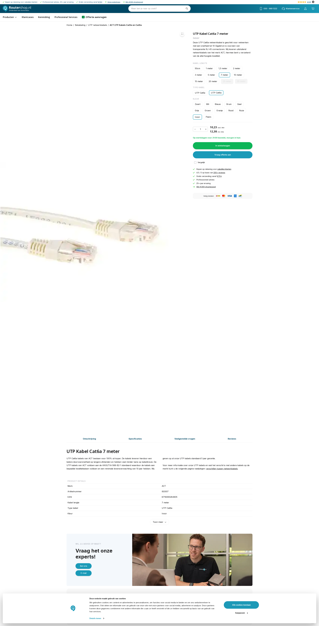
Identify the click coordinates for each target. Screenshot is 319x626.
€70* (100, 2)
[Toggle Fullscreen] (182, 33)
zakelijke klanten (224, 169)
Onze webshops (114, 2)
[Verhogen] (206, 129)
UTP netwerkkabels (97, 25)
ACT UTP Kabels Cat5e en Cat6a (126, 25)
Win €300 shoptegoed (134, 2)
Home (69, 25)
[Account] (305, 8)
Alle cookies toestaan (241, 605)
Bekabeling (80, 25)
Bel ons (83, 566)
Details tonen (95, 618)
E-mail (83, 573)
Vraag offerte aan (222, 154)
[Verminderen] (195, 129)
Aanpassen (240, 613)
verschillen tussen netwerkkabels (222, 468)
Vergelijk (201, 162)
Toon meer (158, 522)
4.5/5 (309, 2)
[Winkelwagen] (313, 8)
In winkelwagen (222, 145)
